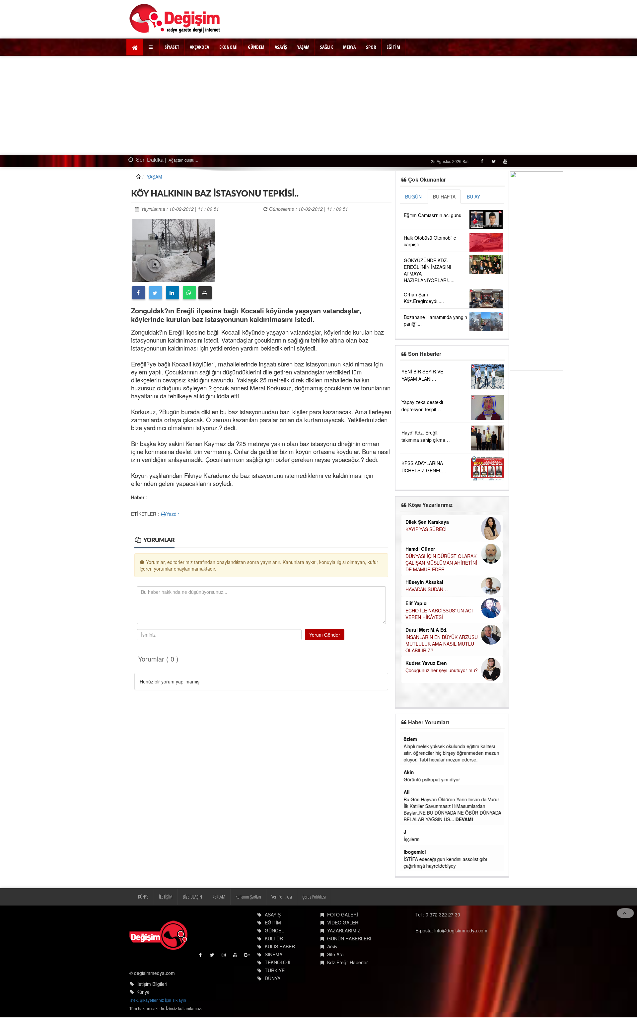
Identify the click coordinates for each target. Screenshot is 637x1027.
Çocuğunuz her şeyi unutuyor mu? (441, 670)
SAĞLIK (326, 47)
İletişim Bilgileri (151, 984)
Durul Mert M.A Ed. (426, 629)
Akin (409, 772)
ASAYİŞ (281, 47)
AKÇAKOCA (199, 47)
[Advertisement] (318, 105)
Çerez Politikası (314, 897)
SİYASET (172, 47)
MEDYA (349, 47)
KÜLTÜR (274, 938)
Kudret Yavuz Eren (426, 663)
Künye (143, 991)
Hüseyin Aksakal (424, 582)
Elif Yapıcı (416, 603)
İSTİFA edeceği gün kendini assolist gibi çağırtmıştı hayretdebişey (445, 862)
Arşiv (332, 946)
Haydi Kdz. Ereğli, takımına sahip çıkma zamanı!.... (423, 439)
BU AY (473, 196)
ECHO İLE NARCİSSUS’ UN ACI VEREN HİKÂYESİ (439, 613)
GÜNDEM (256, 47)
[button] (151, 47)
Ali (407, 792)
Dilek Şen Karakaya (427, 521)
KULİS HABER (280, 946)
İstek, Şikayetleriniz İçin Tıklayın (157, 1000)
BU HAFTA (444, 196)
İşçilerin (412, 839)
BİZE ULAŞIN (192, 897)
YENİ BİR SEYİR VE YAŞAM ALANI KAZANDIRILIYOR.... (423, 378)
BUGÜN (413, 196)
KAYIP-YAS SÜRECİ (426, 529)
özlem (410, 739)
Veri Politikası (281, 897)
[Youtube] (505, 161)
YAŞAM (303, 47)
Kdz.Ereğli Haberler (347, 962)
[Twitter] (493, 161)
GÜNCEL (274, 930)
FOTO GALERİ (342, 914)
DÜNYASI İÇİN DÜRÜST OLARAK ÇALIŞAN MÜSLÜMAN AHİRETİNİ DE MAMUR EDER (441, 563)
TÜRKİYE (275, 970)
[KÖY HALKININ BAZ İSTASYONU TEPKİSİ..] (174, 249)
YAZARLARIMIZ (344, 930)
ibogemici (415, 851)
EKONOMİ (228, 47)
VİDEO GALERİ (343, 922)
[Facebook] (482, 161)
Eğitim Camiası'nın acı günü (432, 215)
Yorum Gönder (324, 634)
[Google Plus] (247, 956)
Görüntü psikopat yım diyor (432, 779)
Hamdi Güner (420, 548)
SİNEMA (273, 954)
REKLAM (218, 897)
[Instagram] (224, 956)
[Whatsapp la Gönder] (189, 292)
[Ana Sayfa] (175, 18)
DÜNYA (272, 978)
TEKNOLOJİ (277, 962)
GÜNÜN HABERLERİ (349, 938)
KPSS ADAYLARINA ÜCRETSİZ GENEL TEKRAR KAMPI (422, 470)
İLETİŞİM (166, 897)
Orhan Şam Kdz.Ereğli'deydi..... (424, 297)
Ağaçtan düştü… (183, 160)
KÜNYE (143, 897)
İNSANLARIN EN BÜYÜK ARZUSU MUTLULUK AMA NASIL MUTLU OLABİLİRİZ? (441, 644)
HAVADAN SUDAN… (426, 589)
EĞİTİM (393, 47)
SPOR (371, 47)
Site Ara (335, 954)
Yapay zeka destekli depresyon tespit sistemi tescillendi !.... (423, 409)
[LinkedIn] (172, 292)
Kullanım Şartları (248, 897)
